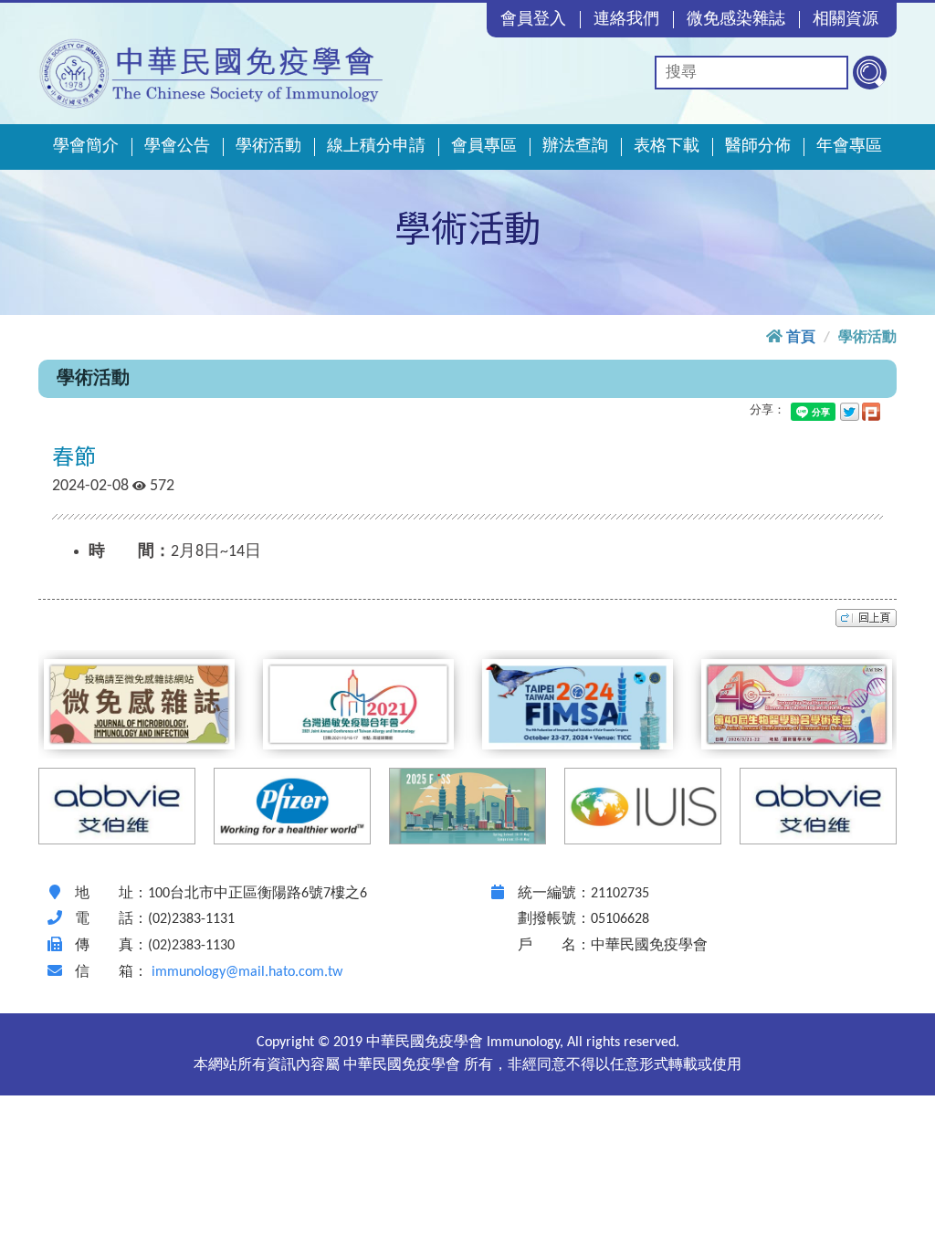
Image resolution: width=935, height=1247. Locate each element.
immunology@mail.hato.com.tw (247, 972)
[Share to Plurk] (871, 411)
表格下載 (666, 146)
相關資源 (845, 19)
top (866, 618)
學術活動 (268, 146)
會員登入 (533, 19)
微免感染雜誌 (736, 19)
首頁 (800, 337)
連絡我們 (626, 19)
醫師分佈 (758, 146)
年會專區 (849, 146)
